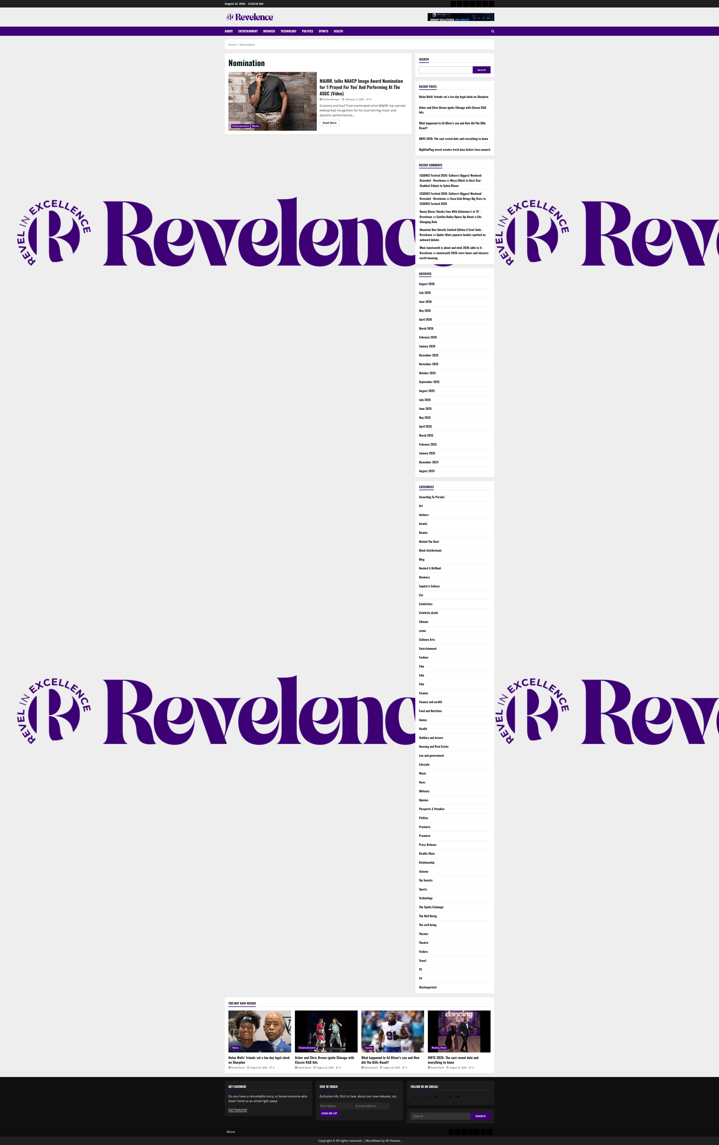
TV (420, 969)
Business (269, 31)
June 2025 (425, 408)
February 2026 (428, 337)
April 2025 (425, 426)
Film (421, 666)
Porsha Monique (330, 99)
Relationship (426, 862)
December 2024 (428, 462)
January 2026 (427, 346)
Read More (331, 123)
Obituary (424, 791)
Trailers (423, 951)
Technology (288, 31)
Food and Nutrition (430, 711)
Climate (423, 621)
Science (423, 871)
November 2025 (428, 364)
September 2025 (429, 381)
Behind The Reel (429, 541)
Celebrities (426, 604)
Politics (307, 31)
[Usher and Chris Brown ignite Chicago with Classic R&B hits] (326, 1031)
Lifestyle (424, 764)
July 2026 (425, 292)
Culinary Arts (427, 639)
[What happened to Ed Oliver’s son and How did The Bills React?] (392, 1031)
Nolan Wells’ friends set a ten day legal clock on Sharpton (453, 96)
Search (424, 59)
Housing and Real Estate (434, 746)
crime (422, 630)
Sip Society (426, 880)
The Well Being (428, 916)
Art (421, 505)
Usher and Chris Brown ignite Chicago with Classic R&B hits (324, 1060)
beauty (423, 523)
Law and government (431, 755)
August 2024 (427, 471)
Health (338, 31)
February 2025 (428, 444)
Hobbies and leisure (431, 737)
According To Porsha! (432, 497)
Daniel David (238, 1067)
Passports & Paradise (432, 809)
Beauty (423, 532)
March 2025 (426, 435)
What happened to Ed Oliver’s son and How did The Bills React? (390, 1060)
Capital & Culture (429, 586)
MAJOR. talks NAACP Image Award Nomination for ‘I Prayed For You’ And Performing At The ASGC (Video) (272, 101)
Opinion (423, 800)
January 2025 (427, 453)
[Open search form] (493, 31)
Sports (323, 31)
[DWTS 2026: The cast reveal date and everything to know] (459, 1031)
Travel (422, 960)
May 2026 (425, 310)
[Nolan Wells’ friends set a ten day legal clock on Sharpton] (259, 1031)
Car (421, 595)
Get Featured (237, 1110)
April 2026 (425, 319)
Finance (423, 693)
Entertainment (248, 31)
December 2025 (428, 355)
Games (423, 720)
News (422, 782)
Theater (423, 933)
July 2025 (425, 399)
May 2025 (425, 417)
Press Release (427, 844)
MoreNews (373, 1141)
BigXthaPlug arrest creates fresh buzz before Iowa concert (454, 149)
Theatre (423, 942)
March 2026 (426, 328)
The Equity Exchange (431, 907)
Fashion (423, 657)
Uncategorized (427, 987)
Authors (424, 514)
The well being (427, 924)
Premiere (424, 827)
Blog (421, 559)
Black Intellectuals (430, 550)
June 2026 (425, 301)
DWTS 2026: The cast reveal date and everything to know (453, 138)
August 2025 (427, 390)
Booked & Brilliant (430, 568)
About (229, 31)
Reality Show (427, 853)
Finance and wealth (430, 702)
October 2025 (427, 373)
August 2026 (427, 284)
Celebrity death (428, 612)
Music (255, 126)
